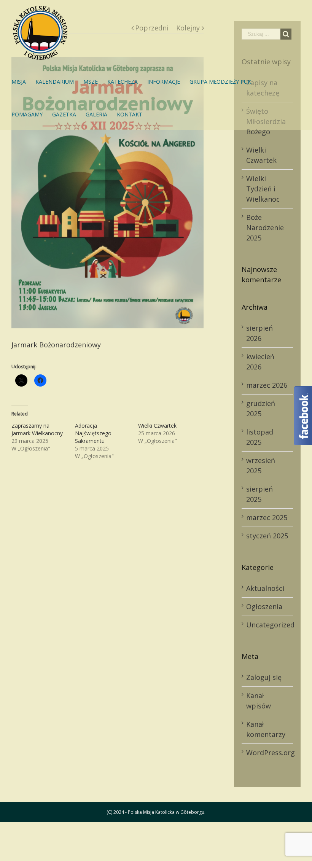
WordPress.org (270, 752)
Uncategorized (267, 624)
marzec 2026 (266, 385)
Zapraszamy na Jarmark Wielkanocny (37, 429)
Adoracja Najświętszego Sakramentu (93, 433)
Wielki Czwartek (157, 425)
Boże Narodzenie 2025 (265, 227)
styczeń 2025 (267, 535)
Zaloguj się (264, 677)
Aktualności (265, 588)
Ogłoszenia (264, 606)
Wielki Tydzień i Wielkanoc (263, 189)
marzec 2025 (266, 517)
